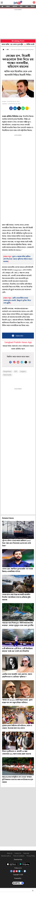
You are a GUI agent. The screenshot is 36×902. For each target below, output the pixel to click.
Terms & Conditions (18, 856)
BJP (15, 371)
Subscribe (26, 853)
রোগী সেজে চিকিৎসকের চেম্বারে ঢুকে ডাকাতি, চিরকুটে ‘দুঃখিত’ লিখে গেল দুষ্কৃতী (17, 300)
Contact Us (18, 853)
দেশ (27, 6)
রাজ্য (21, 6)
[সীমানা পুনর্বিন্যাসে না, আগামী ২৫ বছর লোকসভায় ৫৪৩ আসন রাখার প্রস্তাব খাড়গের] (18, 741)
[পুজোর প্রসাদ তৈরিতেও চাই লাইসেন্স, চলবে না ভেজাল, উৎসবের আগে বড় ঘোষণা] (18, 715)
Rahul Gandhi (7, 375)
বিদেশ (32, 6)
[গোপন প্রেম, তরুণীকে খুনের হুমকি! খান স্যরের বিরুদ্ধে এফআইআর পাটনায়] (18, 558)
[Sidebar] (2, 3)
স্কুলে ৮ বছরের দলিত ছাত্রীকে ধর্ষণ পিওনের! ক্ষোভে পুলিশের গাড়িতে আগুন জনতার (17, 259)
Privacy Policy (31, 856)
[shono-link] (34, 3)
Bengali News (7, 371)
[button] (11, 108)
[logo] (18, 3)
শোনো (8, 6)
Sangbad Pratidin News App (18, 342)
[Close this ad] (32, 890)
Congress (23, 371)
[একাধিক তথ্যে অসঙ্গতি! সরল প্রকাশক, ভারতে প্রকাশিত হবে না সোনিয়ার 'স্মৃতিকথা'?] (18, 664)
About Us (9, 853)
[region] (18, 24)
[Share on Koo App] (27, 109)
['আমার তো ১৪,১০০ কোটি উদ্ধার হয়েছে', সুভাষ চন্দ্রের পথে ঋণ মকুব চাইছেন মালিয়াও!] (18, 689)
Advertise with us (6, 856)
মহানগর (15, 6)
